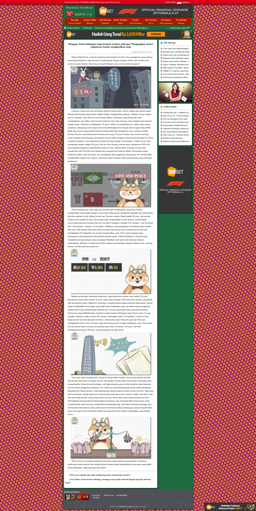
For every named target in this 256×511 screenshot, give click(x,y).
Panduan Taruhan (80, 7)
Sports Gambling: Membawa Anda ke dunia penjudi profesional (187, 65)
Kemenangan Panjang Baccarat (175, 125)
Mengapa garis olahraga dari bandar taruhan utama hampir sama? (188, 52)
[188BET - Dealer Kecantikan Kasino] (175, 103)
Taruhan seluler (170, 2)
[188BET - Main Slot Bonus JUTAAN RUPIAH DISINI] (175, 214)
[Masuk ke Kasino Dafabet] (83, 499)
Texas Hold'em (135, 23)
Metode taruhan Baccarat (173, 138)
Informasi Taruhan (96, 496)
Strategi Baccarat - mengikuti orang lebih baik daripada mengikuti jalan (190, 113)
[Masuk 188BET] (70, 499)
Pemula (181, 23)
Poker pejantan (166, 23)
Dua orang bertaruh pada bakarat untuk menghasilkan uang (186, 132)
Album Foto (109, 495)
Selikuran (105, 23)
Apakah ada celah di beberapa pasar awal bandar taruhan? (105, 475)
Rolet (120, 23)
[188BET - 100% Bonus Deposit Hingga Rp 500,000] (143, 16)
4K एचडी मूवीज (121, 495)
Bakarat (90, 23)
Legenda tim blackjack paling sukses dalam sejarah (183, 129)
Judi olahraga (87, 28)
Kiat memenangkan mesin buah (175, 119)
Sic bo (150, 23)
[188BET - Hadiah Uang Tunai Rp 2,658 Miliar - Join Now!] (128, 38)
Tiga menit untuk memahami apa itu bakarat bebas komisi (185, 122)
